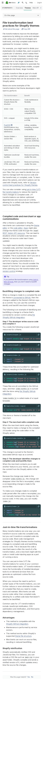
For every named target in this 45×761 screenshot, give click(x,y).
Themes (28, 8)
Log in (39, 2)
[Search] (23, 2)
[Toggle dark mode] (26, 2)
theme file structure (23, 636)
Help (31, 2)
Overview (19, 8)
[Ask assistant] (19, 2)
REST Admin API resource (14, 233)
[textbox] (22, 360)
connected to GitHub (21, 297)
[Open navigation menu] (2, 2)
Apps (26, 228)
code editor (18, 228)
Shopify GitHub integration (17, 624)
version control (9, 271)
